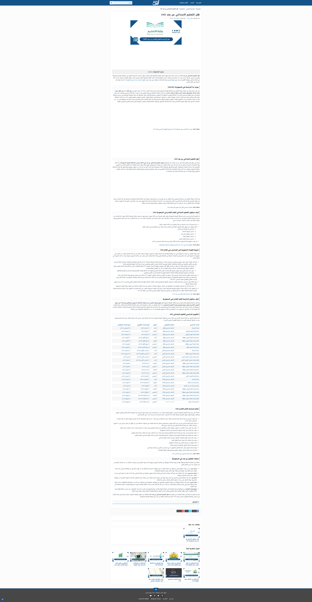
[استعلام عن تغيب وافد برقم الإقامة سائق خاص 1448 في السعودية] (120, 556)
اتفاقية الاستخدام (144, 598)
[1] (167, 171)
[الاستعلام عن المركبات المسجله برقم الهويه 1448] (138, 556)
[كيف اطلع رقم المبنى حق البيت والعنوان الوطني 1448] (156, 573)
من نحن (171, 598)
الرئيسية (198, 3)
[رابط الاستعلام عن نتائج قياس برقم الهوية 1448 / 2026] (192, 556)
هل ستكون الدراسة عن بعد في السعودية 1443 (135, 80)
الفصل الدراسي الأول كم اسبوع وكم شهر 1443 (179, 207)
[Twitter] (158, 596)
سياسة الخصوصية (156, 598)
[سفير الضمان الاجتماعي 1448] (174, 573)
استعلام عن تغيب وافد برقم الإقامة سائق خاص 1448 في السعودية (121, 564)
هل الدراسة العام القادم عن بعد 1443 (182, 294)
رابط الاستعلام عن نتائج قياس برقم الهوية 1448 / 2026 (192, 564)
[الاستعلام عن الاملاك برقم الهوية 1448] (192, 573)
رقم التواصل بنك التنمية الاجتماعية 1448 (156, 564)
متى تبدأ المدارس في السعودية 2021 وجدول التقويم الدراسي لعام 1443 (172, 129)
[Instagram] (154, 596)
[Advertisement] (156, 57)
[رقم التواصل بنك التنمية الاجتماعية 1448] (156, 556)
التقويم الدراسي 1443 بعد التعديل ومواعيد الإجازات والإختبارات (175, 245)
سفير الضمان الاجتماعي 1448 (174, 580)
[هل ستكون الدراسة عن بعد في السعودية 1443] (192, 532)
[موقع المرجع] (156, 3)
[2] (164, 320)
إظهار (150, 72)
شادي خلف (190, 18)
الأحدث (192, 3)
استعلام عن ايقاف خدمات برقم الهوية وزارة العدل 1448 (174, 564)
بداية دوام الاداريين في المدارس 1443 (182, 454)
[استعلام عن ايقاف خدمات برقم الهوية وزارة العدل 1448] (174, 556)
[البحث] (111, 2)
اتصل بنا (165, 598)
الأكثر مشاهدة (183, 3)
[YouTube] (150, 596)
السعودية (182, 9)
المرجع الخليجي (190, 9)
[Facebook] (162, 596)
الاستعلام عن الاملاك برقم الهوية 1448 (192, 580)
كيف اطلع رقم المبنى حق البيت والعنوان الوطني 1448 (156, 580)
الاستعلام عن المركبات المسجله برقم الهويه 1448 (139, 564)
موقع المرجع (171, 80)
